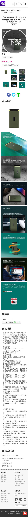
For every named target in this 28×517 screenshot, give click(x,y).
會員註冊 (3, 493)
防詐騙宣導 (4, 501)
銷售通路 (3, 481)
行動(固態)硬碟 (15, 11)
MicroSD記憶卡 (20, 481)
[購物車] (21, 4)
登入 (9, 493)
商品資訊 (14, 25)
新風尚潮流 (4, 11)
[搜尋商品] (17, 4)
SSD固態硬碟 (19, 475)
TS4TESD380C (8, 13)
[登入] (13, 4)
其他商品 (17, 485)
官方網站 (3, 479)
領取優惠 (24, 506)
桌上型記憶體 (19, 479)
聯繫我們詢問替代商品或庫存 (11, 65)
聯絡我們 (3, 477)
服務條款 (3, 497)
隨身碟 (17, 477)
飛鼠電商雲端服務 (14, 513)
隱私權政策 (4, 500)
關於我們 (3, 475)
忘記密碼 (3, 495)
